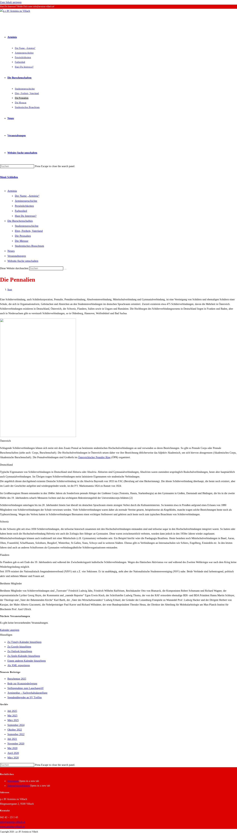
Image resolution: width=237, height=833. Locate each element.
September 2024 (15, 725)
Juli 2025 (12, 711)
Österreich (5, 440)
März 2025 (13, 720)
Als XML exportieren (18, 665)
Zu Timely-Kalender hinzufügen (24, 642)
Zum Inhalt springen (10, 2)
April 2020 (13, 753)
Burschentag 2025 (16, 678)
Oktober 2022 (14, 729)
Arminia (12, 190)
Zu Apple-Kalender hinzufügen (23, 656)
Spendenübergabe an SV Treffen (24, 697)
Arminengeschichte (26, 200)
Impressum (13, 781)
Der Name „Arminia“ (27, 195)
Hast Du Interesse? (25, 215)
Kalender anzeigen (9, 630)
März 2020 (13, 757)
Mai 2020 (12, 748)
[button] (118, 441)
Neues (11, 250)
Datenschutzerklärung (18, 785)
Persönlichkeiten (24, 205)
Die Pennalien (23, 235)
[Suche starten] (65, 269)
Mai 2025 (12, 715)
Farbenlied (21, 210)
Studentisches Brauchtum (29, 245)
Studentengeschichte (27, 225)
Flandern (4, 555)
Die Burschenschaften (20, 220)
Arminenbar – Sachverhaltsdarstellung (27, 692)
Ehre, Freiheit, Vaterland (29, 230)
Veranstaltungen (16, 255)
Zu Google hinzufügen (19, 646)
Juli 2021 (12, 739)
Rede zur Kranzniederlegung (22, 683)
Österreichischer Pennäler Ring (94, 457)
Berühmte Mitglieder (11, 583)
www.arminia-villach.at (12, 826)
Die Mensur (21, 240)
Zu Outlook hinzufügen (19, 651)
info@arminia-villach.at (12, 822)
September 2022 (15, 734)
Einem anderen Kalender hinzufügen (26, 660)
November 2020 (15, 743)
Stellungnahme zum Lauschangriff (25, 688)
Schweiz (4, 521)
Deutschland (6, 464)
